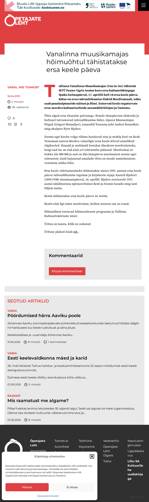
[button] (92, 456)
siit (75, 232)
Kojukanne (87, 446)
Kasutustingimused (48, 495)
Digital (138, 497)
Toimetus (61, 441)
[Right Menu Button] (143, 6)
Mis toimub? (29, 87)
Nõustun (27, 487)
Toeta (107, 461)
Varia (12, 87)
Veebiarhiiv (111, 441)
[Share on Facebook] (15, 124)
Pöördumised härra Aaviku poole (44, 315)
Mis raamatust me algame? (38, 400)
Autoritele (62, 446)
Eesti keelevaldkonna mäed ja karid (47, 358)
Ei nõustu (72, 487)
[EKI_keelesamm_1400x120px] (70, 5)
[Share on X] (21, 124)
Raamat (14, 396)
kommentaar (57, 342)
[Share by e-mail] (9, 124)
